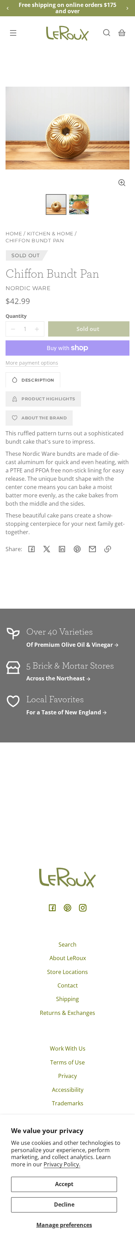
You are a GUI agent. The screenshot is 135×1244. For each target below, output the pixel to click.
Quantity (16, 316)
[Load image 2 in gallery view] (79, 204)
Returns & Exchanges (67, 1013)
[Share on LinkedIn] (62, 549)
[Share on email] (92, 549)
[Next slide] (127, 8)
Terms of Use (67, 1062)
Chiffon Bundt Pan (35, 240)
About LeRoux (68, 958)
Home (14, 233)
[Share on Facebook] (31, 549)
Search (67, 944)
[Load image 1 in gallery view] (56, 204)
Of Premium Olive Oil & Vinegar (70, 645)
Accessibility (67, 1090)
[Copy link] (107, 549)
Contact (67, 985)
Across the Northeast (56, 678)
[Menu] (13, 32)
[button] (106, 32)
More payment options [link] (32, 362)
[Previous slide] (7, 8)
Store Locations (67, 972)
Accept (64, 1184)
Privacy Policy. (62, 1164)
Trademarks (67, 1103)
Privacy (67, 1076)
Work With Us (68, 1048)
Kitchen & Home (50, 233)
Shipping (67, 999)
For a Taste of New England (64, 712)
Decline (64, 1204)
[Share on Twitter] (46, 549)
